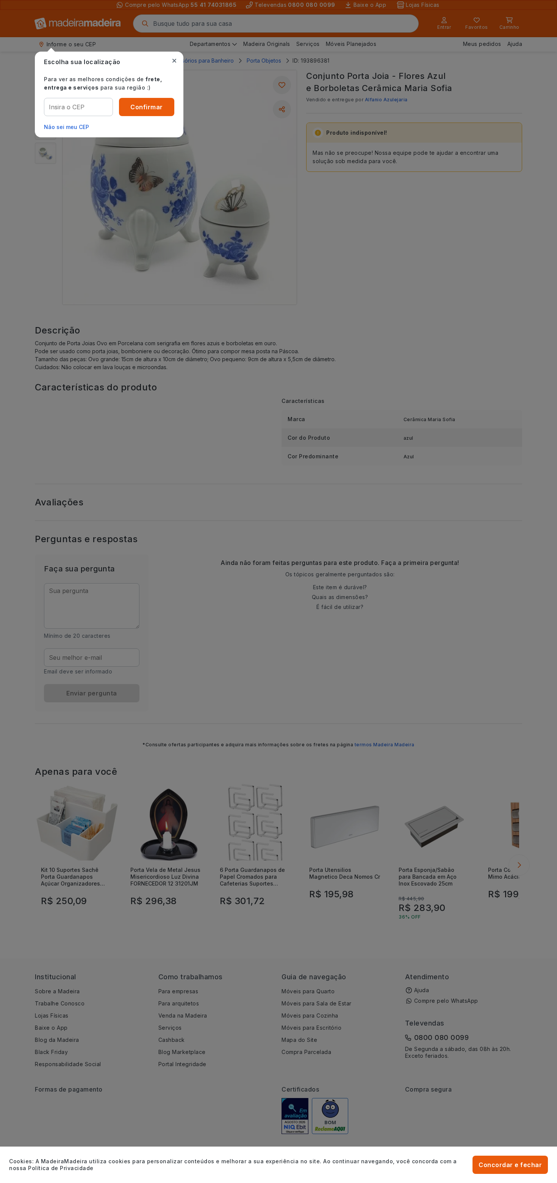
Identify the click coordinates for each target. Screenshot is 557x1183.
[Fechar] (174, 60)
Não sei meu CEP (66, 127)
